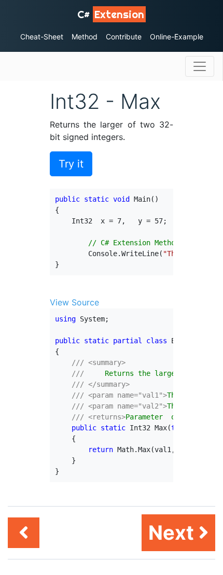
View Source (74, 302)
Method (84, 36)
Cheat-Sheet (41, 36)
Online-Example (176, 36)
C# (110, 14)
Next (173, 532)
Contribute (124, 36)
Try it (71, 164)
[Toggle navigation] (199, 66)
